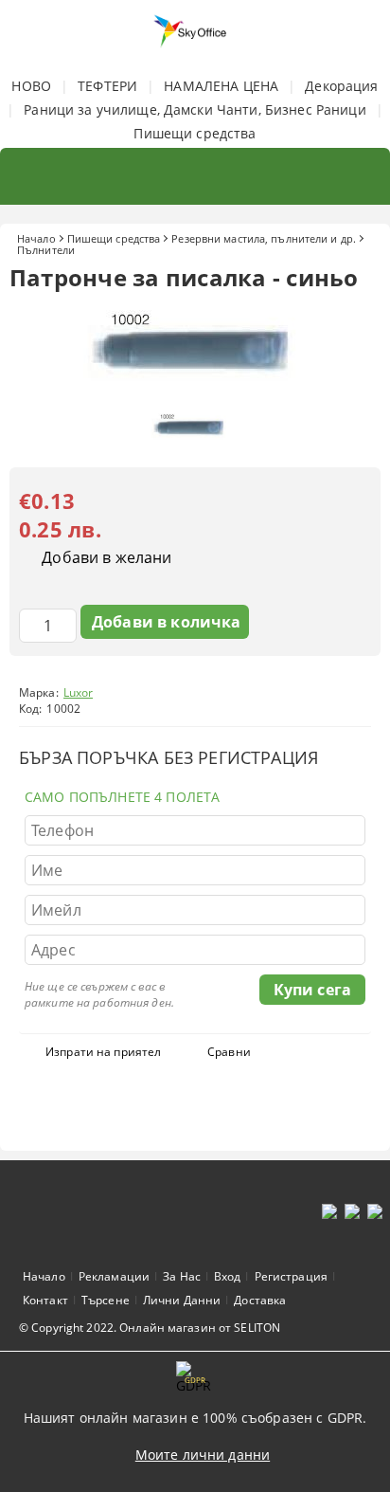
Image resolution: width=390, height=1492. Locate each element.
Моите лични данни (202, 1455)
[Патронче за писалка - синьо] (195, 392)
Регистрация (291, 1276)
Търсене (105, 1300)
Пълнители (46, 250)
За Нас (182, 1276)
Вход (227, 1276)
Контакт (45, 1300)
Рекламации (114, 1276)
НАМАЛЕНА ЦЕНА (221, 86)
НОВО (31, 86)
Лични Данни (182, 1300)
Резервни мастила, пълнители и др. (263, 238)
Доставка (260, 1300)
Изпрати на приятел (103, 1052)
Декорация (341, 86)
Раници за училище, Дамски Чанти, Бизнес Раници (194, 109)
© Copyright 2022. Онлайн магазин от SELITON (149, 1327)
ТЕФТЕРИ (107, 86)
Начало (36, 238)
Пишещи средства (194, 133)
